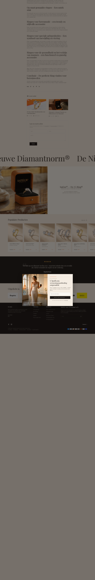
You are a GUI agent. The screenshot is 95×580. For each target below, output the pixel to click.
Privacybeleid (66, 300)
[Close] (71, 276)
